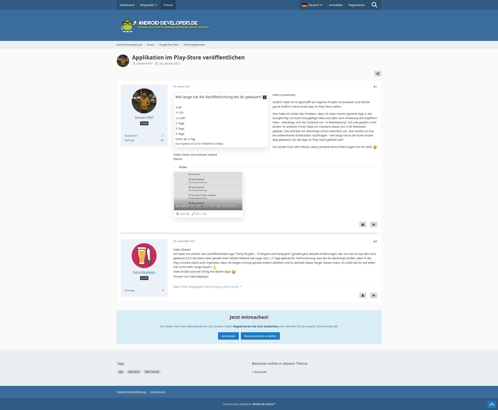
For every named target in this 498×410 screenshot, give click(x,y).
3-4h (178, 107)
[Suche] (374, 5)
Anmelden (336, 5)
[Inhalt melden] (362, 224)
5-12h (179, 112)
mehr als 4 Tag (185, 139)
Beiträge (129, 140)
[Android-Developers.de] (249, 25)
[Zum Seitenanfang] (491, 404)
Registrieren (357, 5)
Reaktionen (131, 135)
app (121, 371)
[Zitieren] (373, 224)
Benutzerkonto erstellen (260, 336)
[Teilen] (377, 73)
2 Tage (179, 123)
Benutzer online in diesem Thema (279, 363)
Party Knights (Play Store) (221, 287)
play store (134, 371)
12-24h (180, 118)
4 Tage (179, 134)
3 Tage (179, 128)
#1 (375, 86)
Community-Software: (249, 404)
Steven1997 (145, 63)
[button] (312, 5)
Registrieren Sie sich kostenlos (255, 326)
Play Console (152, 371)
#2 (375, 241)
